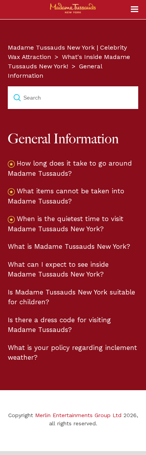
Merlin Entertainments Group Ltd (78, 415)
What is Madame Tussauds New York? (69, 246)
